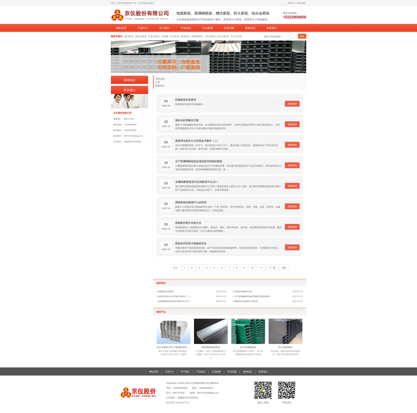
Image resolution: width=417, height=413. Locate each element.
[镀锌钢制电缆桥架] (211, 331)
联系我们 (291, 2)
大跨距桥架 (210, 36)
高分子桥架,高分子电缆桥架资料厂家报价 (174, 347)
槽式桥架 (129, 36)
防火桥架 (174, 36)
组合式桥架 (223, 36)
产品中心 (143, 28)
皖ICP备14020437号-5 (177, 402)
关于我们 (164, 28)
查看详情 (292, 103)
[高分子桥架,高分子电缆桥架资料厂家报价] (174, 331)
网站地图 (301, 2)
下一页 (272, 267)
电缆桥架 (185, 36)
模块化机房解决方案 (187, 120)
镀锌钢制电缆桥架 (211, 347)
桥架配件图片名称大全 (188, 223)
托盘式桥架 (154, 36)
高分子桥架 (236, 36)
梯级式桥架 (141, 36)
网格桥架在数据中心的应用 (191, 202)
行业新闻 (207, 28)
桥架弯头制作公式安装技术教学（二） (197, 140)
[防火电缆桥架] (285, 331)
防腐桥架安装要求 (185, 99)
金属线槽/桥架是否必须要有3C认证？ (196, 182)
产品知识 (186, 28)
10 (252, 267)
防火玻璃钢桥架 (248, 347)
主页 (157, 82)
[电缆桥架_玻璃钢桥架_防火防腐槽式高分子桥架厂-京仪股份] (140, 14)
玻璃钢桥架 (197, 36)
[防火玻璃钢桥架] (248, 331)
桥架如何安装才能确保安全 (191, 243)
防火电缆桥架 (285, 347)
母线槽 (164, 36)
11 (261, 267)
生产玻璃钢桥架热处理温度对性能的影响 (198, 161)
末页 (284, 267)
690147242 (129, 118)
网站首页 (121, 28)
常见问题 (229, 28)
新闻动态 (250, 28)
